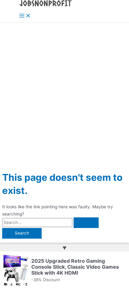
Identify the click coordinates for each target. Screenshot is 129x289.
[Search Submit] (86, 222)
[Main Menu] (25, 16)
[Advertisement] (64, 90)
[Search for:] (50, 222)
